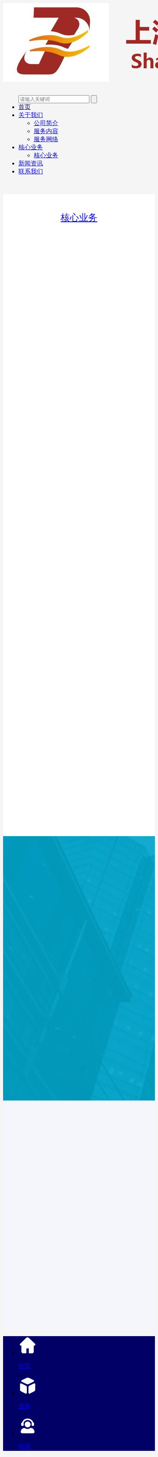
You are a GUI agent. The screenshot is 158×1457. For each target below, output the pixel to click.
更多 (79, 1047)
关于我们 (30, 115)
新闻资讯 (30, 163)
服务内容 (46, 131)
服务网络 (46, 139)
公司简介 (46, 123)
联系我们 (30, 171)
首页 (24, 107)
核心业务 (30, 147)
